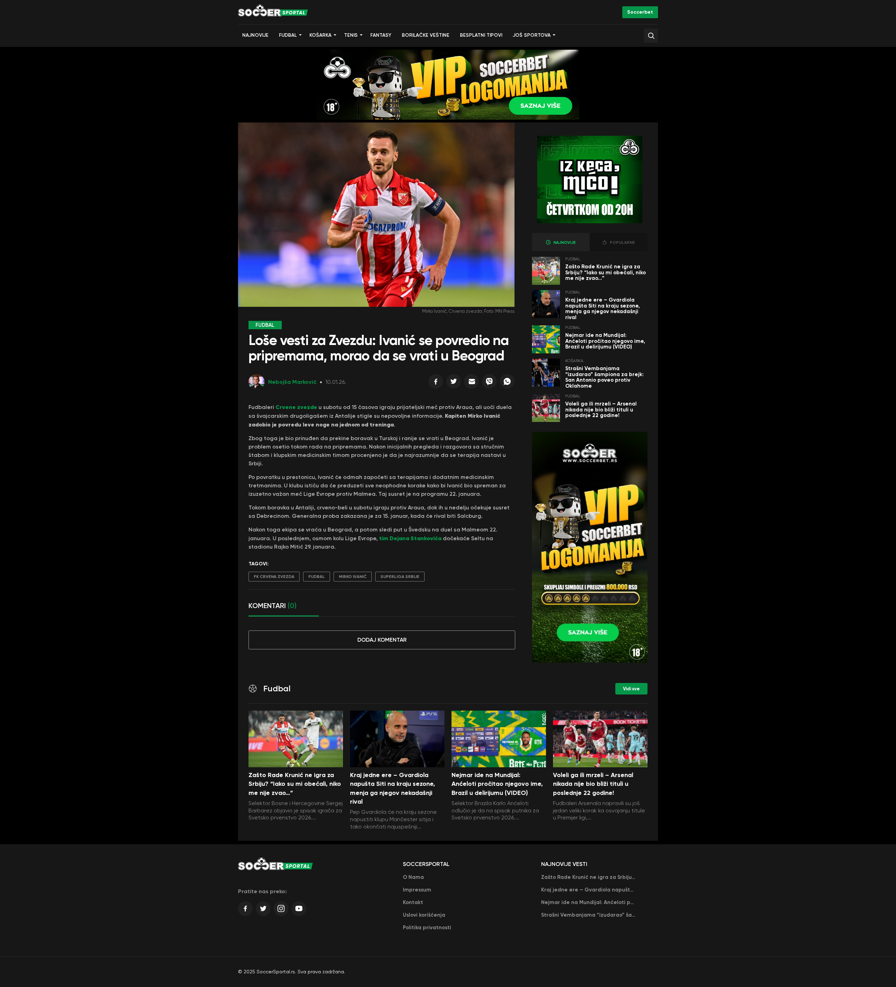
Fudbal (288, 35)
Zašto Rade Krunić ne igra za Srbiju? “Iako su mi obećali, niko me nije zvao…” (605, 272)
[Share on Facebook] (435, 383)
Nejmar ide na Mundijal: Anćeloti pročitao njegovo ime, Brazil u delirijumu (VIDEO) (605, 341)
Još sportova (532, 35)
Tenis (351, 35)
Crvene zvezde (296, 406)
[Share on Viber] (489, 383)
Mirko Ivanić (352, 576)
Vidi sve (631, 688)
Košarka (320, 35)
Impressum (417, 890)
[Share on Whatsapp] (507, 383)
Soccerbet (640, 12)
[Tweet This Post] (453, 383)
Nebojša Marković (292, 382)
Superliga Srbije (399, 576)
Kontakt (413, 902)
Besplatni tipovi (481, 35)
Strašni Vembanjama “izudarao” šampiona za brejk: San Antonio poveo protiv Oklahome (604, 377)
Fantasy (380, 35)
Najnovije (255, 35)
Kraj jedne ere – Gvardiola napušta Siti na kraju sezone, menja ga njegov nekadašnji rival (602, 308)
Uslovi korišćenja (424, 915)
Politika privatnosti (427, 927)
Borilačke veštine (425, 35)
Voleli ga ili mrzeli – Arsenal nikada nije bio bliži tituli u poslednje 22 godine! (601, 409)
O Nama (413, 877)
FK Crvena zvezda (274, 576)
